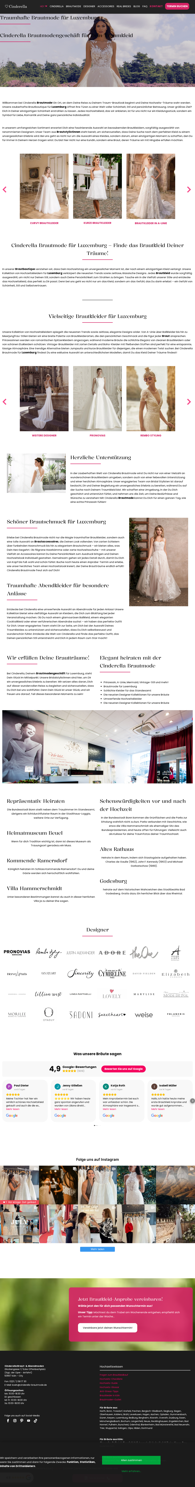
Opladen (164, 1414)
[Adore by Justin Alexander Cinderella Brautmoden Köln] (112, 952)
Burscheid (123, 1424)
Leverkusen (136, 1414)
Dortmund (146, 1428)
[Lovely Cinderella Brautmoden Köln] (112, 994)
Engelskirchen (176, 1421)
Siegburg (168, 1411)
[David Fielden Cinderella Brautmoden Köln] (144, 973)
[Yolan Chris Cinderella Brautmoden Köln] (175, 1015)
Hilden (137, 1428)
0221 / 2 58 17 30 (17, 1381)
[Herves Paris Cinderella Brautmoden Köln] (17, 973)
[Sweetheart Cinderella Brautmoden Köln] (112, 1015)
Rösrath (154, 1417)
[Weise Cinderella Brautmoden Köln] (144, 1015)
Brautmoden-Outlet (110, 1399)
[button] (2, 1100)
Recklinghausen (159, 1421)
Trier (102, 1428)
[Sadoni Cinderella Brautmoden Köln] (80, 1015)
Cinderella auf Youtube (28, 1420)
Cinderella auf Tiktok (35, 1421)
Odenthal (135, 1424)
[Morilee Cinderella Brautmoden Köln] (17, 1015)
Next (190, 189)
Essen (182, 1417)
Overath (163, 1417)
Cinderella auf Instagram (14, 1420)
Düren (103, 1417)
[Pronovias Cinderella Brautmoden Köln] (17, 952)
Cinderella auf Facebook (8, 1420)
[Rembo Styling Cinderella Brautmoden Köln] (48, 952)
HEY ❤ (43, 6)
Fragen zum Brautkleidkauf (114, 1374)
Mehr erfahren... (131, 1471)
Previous (4, 189)
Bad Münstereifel (164, 1424)
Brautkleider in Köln (110, 1395)
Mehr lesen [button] (12, 1109)
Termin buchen (177, 6)
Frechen (136, 1411)
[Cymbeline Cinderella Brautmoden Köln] (112, 973)
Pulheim (113, 1424)
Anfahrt (27, 1372)
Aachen (155, 1414)
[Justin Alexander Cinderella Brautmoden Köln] (80, 952)
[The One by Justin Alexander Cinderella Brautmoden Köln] (144, 952)
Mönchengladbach (110, 1421)
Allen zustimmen (131, 1460)
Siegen (177, 1411)
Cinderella (57, 6)
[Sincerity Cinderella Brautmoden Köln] (80, 973)
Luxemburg (122, 1417)
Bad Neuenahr (181, 1424)
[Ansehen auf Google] (9, 1087)
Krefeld (127, 1411)
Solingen (122, 1428)
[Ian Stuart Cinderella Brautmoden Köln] (48, 973)
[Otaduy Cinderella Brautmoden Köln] (48, 1015)
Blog (136, 6)
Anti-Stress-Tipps (109, 1391)
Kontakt (156, 6)
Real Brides (124, 6)
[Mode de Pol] (175, 994)
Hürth (103, 1411)
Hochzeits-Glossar (109, 1387)
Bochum (125, 1421)
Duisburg (173, 1417)
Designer (89, 6)
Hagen (146, 1414)
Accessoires (106, 6)
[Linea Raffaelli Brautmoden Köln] (80, 994)
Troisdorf (117, 1411)
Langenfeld (137, 1421)
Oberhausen (106, 1414)
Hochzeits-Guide (109, 1383)
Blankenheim (147, 1424)
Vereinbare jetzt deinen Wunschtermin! (107, 1328)
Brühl (126, 1414)
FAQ (144, 6)
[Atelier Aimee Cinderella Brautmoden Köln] (175, 952)
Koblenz (118, 1414)
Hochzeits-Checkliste (111, 1378)
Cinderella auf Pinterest (21, 1420)
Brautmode (73, 6)
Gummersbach (178, 1414)
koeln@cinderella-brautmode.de (29, 1384)
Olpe (130, 1428)
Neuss (147, 1421)
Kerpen (111, 1417)
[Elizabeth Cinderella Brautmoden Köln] (175, 973)
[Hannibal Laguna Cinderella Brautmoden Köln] (17, 994)
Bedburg (133, 1417)
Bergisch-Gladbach (152, 1411)
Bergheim (144, 1417)
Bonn (109, 1411)
